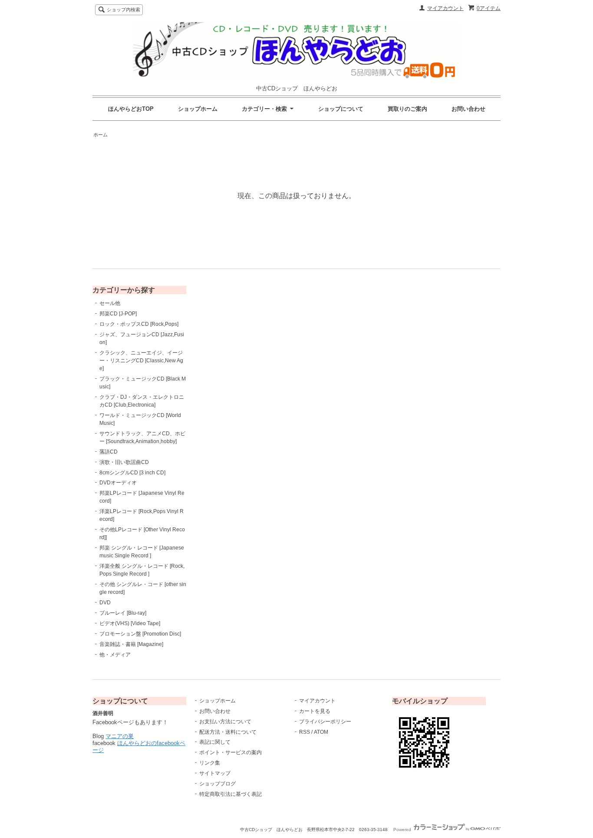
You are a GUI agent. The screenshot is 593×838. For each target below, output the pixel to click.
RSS (304, 732)
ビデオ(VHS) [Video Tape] (129, 623)
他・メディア (115, 655)
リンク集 (209, 763)
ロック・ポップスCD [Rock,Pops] (138, 324)
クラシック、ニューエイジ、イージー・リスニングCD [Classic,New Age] (141, 360)
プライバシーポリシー (325, 722)
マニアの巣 (119, 736)
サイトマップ (215, 773)
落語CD (108, 452)
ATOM (321, 732)
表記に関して (215, 742)
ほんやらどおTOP (131, 109)
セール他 (109, 303)
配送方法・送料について (228, 732)
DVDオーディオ (118, 483)
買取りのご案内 (407, 109)
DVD (105, 603)
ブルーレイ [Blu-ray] (122, 613)
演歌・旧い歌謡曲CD (124, 462)
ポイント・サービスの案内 (230, 752)
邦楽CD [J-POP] (118, 314)
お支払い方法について (225, 722)
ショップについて (340, 109)
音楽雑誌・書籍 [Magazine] (131, 644)
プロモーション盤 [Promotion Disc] (140, 634)
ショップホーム (197, 109)
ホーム (100, 134)
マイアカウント (445, 8)
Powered (402, 829)
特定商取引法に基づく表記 (230, 794)
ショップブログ (217, 784)
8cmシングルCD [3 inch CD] (132, 473)
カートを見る (314, 711)
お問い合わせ (468, 109)
